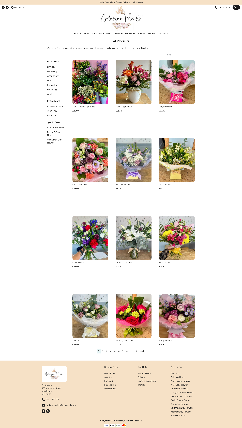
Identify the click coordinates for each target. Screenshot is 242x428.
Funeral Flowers (125, 33)
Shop (86, 33)
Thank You (52, 111)
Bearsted (108, 381)
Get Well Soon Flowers (181, 396)
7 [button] (123, 351)
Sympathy (52, 85)
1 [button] (98, 351)
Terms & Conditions (147, 381)
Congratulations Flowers (182, 392)
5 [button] (114, 351)
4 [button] (110, 351)
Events (141, 33)
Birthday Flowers (178, 377)
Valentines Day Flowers (182, 408)
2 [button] (102, 351)
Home (77, 33)
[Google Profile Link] (7, 7)
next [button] (142, 351)
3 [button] (106, 351)
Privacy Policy (144, 373)
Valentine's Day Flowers (54, 141)
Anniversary (53, 76)
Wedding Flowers (102, 33)
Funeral (50, 80)
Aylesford (108, 377)
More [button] (162, 33)
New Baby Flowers (179, 385)
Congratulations (55, 106)
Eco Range (52, 89)
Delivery (141, 377)
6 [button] (118, 351)
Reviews (152, 33)
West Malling (110, 388)
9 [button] (131, 351)
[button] (121, 368)
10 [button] (135, 351)
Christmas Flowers (55, 127)
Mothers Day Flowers (181, 411)
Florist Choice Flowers (181, 400)
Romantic (52, 115)
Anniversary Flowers (180, 381)
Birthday (51, 67)
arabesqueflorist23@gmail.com (61, 405)
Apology (51, 94)
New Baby (52, 71)
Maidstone (109, 373)
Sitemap (142, 385)
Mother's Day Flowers (53, 133)
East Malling (110, 385)
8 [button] (127, 351)
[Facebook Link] (3, 7)
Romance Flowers (179, 388)
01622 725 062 (224, 7)
